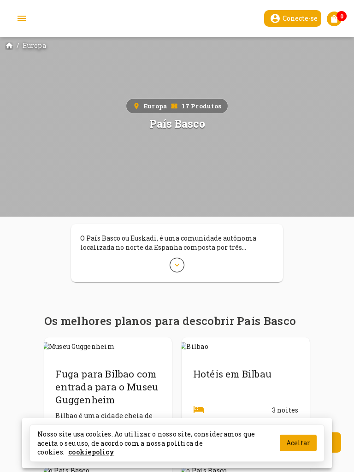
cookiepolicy (91, 452)
